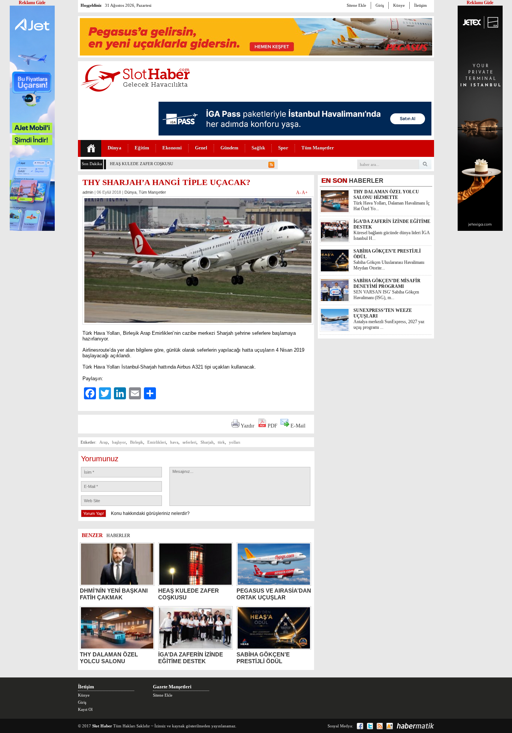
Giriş (380, 5)
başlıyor (119, 442)
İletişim (420, 5)
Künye (399, 5)
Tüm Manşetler (317, 148)
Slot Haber (102, 726)
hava (174, 442)
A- (299, 192)
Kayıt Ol (85, 709)
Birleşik (136, 442)
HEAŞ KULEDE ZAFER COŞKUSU (141, 163)
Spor (283, 148)
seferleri (189, 442)
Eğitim (142, 148)
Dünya (114, 148)
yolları (234, 442)
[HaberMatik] (415, 726)
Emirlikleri (156, 442)
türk (221, 442)
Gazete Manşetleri (172, 686)
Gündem (229, 148)
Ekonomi (172, 148)
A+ (305, 192)
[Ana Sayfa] (91, 148)
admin (87, 192)
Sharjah (207, 442)
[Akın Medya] (389, 726)
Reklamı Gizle (480, 2)
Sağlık (258, 148)
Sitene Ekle (356, 5)
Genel (201, 148)
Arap (103, 442)
